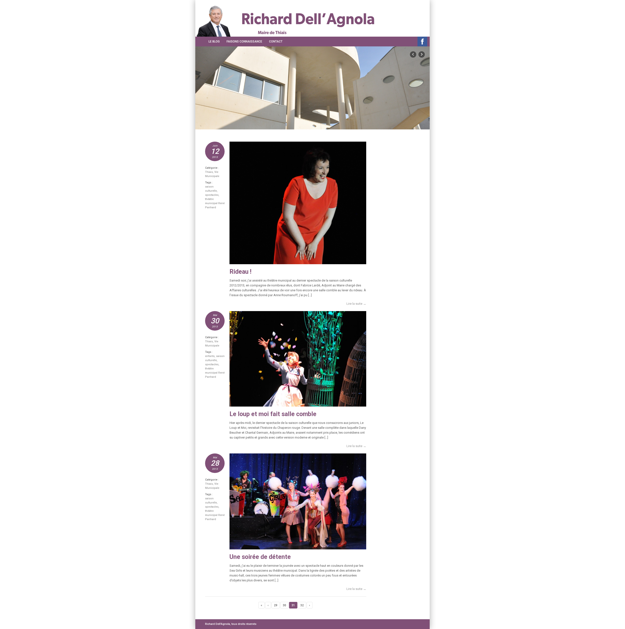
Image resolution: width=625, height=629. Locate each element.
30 (284, 605)
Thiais (209, 172)
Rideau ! (240, 271)
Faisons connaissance (244, 41)
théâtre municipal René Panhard (215, 203)
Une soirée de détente (260, 556)
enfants (210, 356)
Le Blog (214, 41)
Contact (275, 41)
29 (275, 605)
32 (302, 605)
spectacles (212, 195)
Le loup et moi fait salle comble (272, 414)
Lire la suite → (356, 303)
